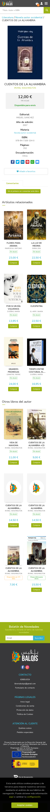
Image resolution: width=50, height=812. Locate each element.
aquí (11, 796)
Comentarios (12, 183)
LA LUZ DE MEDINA (36, 244)
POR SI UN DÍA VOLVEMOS (13, 307)
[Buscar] (47, 10)
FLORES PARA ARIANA (13, 244)
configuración (33, 796)
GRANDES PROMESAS (13, 370)
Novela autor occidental (29, 17)
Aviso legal (25, 701)
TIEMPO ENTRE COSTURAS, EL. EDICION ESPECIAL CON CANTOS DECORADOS (36, 370)
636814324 (25, 679)
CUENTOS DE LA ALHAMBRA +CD (36, 444)
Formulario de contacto (25, 688)
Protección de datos (25, 710)
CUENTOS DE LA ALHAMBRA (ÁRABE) (13, 506)
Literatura (8, 17)
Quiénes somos (25, 728)
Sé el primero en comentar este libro (23, 191)
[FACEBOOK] (23, 667)
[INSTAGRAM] (27, 667)
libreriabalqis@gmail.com (25, 683)
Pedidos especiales (25, 732)
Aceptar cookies (24, 805)
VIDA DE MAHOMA (13, 444)
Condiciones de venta (25, 706)
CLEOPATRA (36, 306)
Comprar (13, 263)
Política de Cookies (25, 714)
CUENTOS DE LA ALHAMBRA (36, 506)
